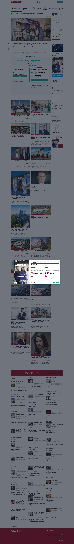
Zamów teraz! (56, 282)
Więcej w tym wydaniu (34, 282)
